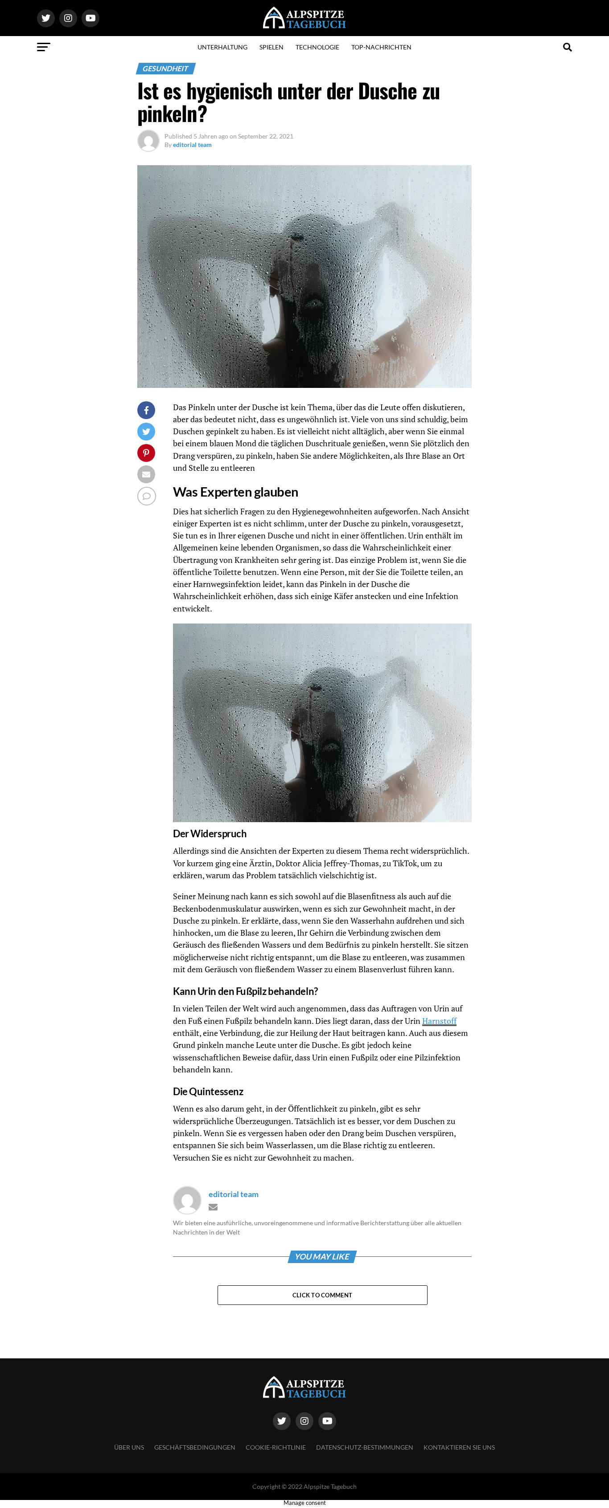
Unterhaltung (222, 47)
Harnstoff (439, 1021)
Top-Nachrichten (381, 47)
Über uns (129, 1447)
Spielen (271, 47)
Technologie (317, 47)
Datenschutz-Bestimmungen (364, 1447)
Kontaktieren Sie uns (459, 1447)
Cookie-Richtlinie (276, 1447)
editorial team (192, 144)
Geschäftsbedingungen (194, 1447)
